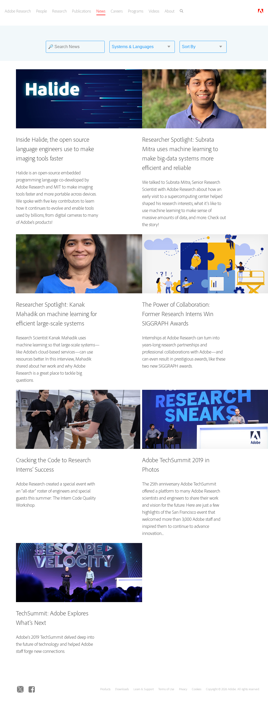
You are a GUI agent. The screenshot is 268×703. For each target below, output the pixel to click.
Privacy (183, 689)
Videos (154, 11)
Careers (117, 11)
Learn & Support (143, 689)
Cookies (196, 689)
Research (59, 11)
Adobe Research (18, 11)
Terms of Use (166, 689)
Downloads (122, 689)
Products (105, 689)
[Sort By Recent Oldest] (201, 47)
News (100, 11)
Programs (135, 11)
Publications (81, 11)
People (41, 11)
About (169, 11)
